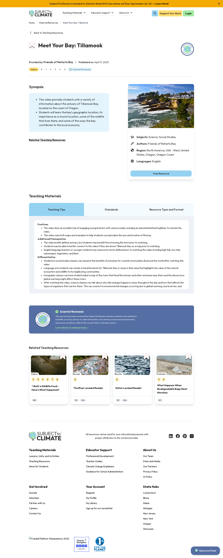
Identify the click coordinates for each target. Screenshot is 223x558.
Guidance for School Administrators (104, 471)
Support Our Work (170, 13)
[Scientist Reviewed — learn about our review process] (187, 49)
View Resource (161, 173)
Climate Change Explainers (100, 466)
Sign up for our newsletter (99, 508)
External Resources (48, 22)
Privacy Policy (150, 471)
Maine (146, 503)
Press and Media (151, 461)
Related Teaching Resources (47, 140)
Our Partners (150, 466)
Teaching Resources (39, 461)
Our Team (148, 456)
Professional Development (100, 456)
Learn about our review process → (72, 327)
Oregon (147, 523)
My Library (91, 503)
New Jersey (149, 513)
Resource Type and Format (166, 209)
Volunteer (34, 497)
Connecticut (149, 492)
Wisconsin (148, 528)
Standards (111, 209)
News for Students (38, 466)
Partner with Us (37, 503)
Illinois (146, 497)
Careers (33, 508)
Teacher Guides (94, 461)
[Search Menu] (155, 13)
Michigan (147, 508)
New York (148, 518)
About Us (149, 450)
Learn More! (161, 3)
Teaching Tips (56, 209)
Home (32, 22)
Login (188, 13)
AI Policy (147, 476)
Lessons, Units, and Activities (44, 456)
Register (90, 492)
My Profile (91, 497)
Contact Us (35, 513)
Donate (33, 492)
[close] (219, 3)
